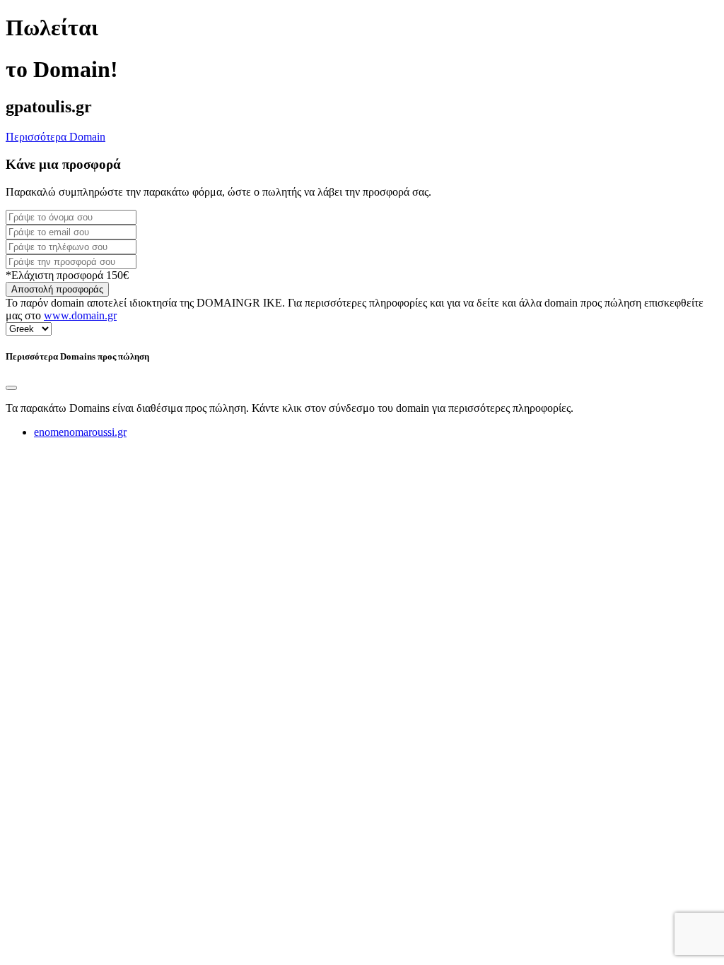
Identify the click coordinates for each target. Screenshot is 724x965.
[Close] (11, 388)
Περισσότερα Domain (55, 137)
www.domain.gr (80, 315)
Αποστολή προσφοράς (57, 289)
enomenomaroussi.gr (80, 432)
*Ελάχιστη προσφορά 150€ (67, 275)
